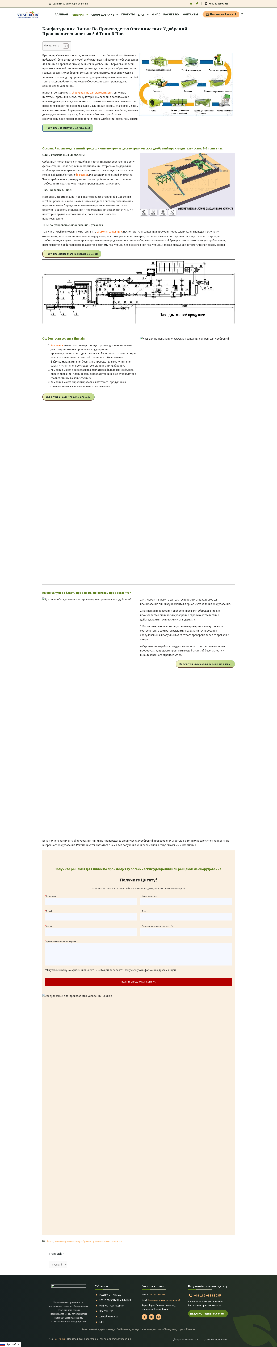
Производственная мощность (107, 1241)
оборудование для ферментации (92, 92)
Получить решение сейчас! (207, 1313)
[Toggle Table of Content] (64, 46)
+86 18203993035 (157, 1294)
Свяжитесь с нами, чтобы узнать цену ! (68, 396)
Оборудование (102, 14)
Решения (77, 14)
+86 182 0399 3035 (218, 3)
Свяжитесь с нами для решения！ (71, 3)
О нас (156, 14)
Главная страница (110, 1294)
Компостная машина (111, 1305)
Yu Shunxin (60, 1338)
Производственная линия (115, 1300)
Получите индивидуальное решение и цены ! (72, 253)
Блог (141, 14)
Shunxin (49, 1241)
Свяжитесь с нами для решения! (164, 1299)
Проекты (128, 14)
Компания (56, 345)
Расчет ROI (171, 14)
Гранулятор (106, 1311)
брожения (82, 174)
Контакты (190, 14)
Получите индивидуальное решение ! (68, 127)
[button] (242, 14)
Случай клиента (108, 1316)
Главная (61, 14)
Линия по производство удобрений (72, 1241)
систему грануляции (109, 231)
